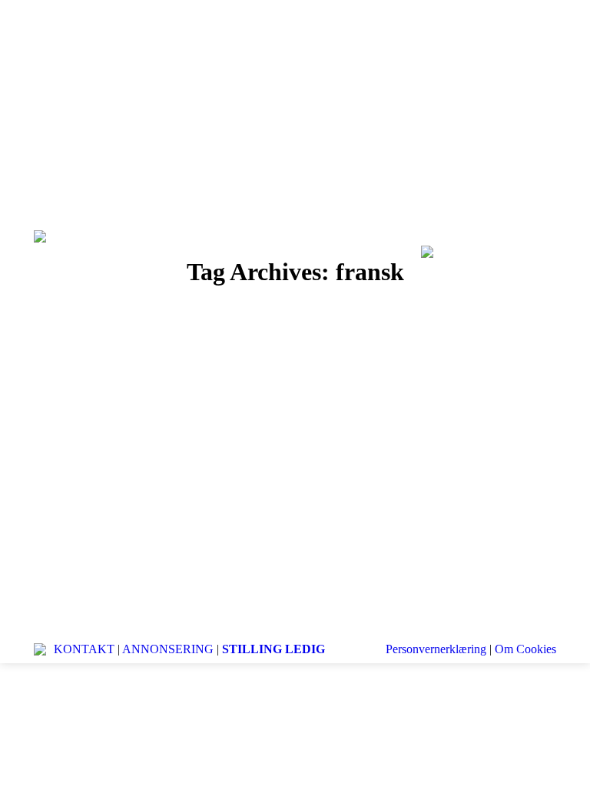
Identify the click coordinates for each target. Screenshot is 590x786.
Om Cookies (525, 649)
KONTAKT (84, 649)
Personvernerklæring (436, 649)
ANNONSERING (168, 649)
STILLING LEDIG (273, 649)
